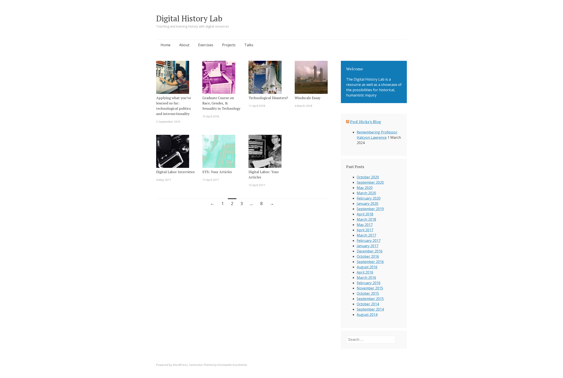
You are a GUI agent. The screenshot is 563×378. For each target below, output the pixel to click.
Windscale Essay (307, 97)
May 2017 (365, 224)
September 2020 (370, 182)
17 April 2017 (210, 180)
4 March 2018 (303, 106)
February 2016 (368, 282)
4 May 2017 (163, 180)
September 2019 (370, 208)
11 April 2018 (257, 106)
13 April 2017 (257, 185)
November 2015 (370, 288)
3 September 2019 (168, 122)
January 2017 (367, 245)
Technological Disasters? (268, 97)
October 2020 (368, 177)
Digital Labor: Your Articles (264, 174)
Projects (229, 45)
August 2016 (367, 267)
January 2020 (367, 203)
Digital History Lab (189, 18)
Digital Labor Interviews (175, 171)
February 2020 (368, 198)
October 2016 (368, 256)
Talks (248, 45)
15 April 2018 (210, 116)
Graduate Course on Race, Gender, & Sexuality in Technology (221, 103)
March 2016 (366, 277)
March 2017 (366, 235)
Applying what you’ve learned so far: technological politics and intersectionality (173, 105)
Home (165, 45)
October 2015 (368, 293)
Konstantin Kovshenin (232, 365)
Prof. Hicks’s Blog (365, 121)
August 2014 (367, 314)
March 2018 (366, 219)
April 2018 (365, 214)
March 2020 (366, 193)
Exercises (205, 45)
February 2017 (368, 240)
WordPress (180, 365)
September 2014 (370, 309)
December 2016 (369, 251)
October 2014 (368, 304)
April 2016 (365, 272)
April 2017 (365, 230)
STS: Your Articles (217, 171)
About (184, 45)
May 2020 (365, 187)
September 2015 (370, 298)
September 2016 (370, 261)
